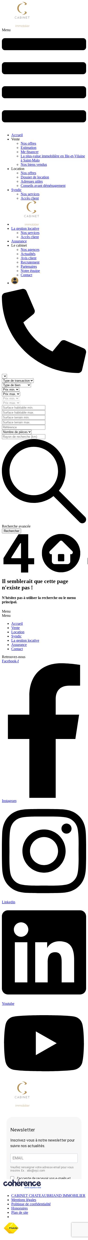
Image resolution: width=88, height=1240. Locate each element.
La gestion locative (25, 228)
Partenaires (29, 266)
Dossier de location (35, 177)
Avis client (28, 258)
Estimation (28, 148)
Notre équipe (30, 271)
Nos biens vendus (34, 164)
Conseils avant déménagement (43, 186)
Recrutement (30, 262)
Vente (15, 628)
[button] (44, 78)
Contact (26, 275)
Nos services (30, 194)
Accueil (17, 135)
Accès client (30, 198)
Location (17, 632)
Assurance (19, 241)
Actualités (28, 254)
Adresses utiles (32, 181)
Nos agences (30, 250)
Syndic (16, 190)
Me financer (29, 152)
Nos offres (28, 143)
